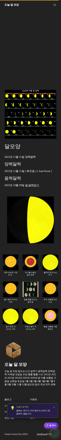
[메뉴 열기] (55, 5)
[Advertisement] (30, 50)
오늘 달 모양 (11, 4)
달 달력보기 (32, 185)
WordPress (41, 434)
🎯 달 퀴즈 (51, 425)
